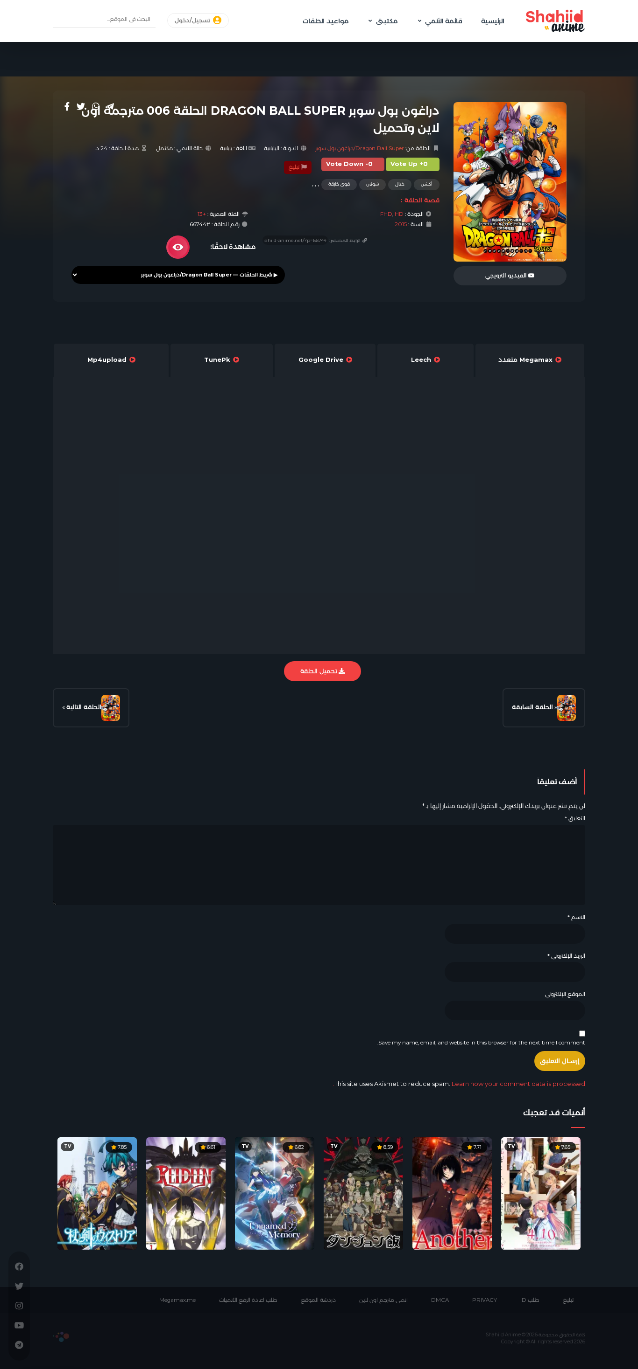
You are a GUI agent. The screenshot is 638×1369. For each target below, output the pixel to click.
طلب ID (529, 1300)
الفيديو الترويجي (506, 275)
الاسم (576, 917)
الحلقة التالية (83, 707)
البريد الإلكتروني (566, 956)
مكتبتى (386, 21)
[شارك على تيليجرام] (110, 106)
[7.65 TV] (541, 1192)
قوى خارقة (339, 184)
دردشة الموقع (318, 1300)
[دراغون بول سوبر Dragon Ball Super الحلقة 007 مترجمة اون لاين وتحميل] (110, 708)
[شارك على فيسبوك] (67, 106)
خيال (399, 184)
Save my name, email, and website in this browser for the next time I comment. (481, 1042)
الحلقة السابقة (532, 707)
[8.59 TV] (363, 1192)
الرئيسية (492, 21)
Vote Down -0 (349, 163)
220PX (61, 1337)
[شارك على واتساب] (96, 106)
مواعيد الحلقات (325, 21)
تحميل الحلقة (319, 671)
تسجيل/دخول (193, 20)
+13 (202, 214)
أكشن (426, 184)
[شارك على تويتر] (80, 106)
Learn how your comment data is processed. (459, 1083)
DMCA (440, 1300)
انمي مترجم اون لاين (383, 1300)
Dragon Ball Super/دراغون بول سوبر (359, 148)
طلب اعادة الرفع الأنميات (248, 1300)
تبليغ (295, 167)
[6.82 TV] (274, 1192)
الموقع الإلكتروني (565, 994)
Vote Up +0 (409, 163)
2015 (401, 224)
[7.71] (452, 1192)
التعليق (575, 818)
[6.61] (186, 1192)
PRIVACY (484, 1300)
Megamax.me (177, 1300)
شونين (372, 184)
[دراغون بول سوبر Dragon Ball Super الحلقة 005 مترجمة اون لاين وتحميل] (566, 708)
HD (399, 214)
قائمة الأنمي (443, 21)
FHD (386, 214)
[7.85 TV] (97, 1192)
